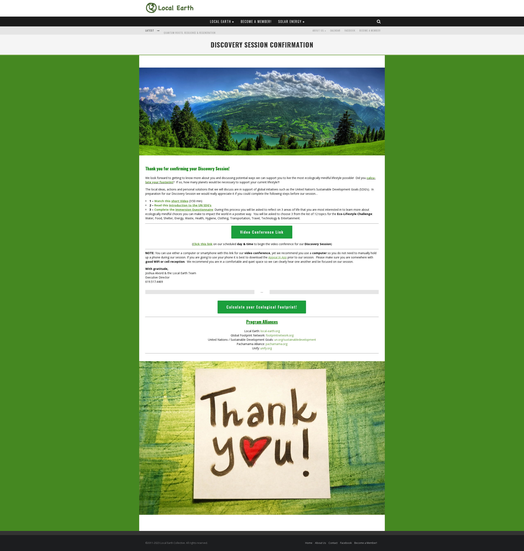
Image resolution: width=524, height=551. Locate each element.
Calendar (335, 30)
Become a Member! (256, 21)
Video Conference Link (261, 232)
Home (308, 543)
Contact (333, 543)
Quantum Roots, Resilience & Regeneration (190, 31)
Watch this (171, 201)
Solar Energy (290, 21)
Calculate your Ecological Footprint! (261, 307)
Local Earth (220, 21)
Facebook (349, 30)
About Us (318, 30)
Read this (182, 205)
